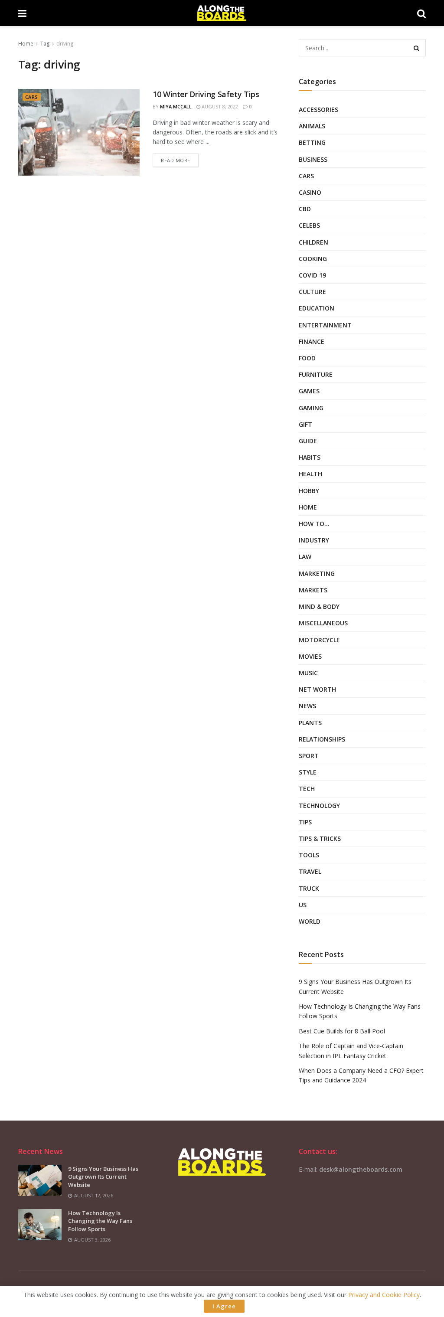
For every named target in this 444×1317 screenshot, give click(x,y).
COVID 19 (312, 275)
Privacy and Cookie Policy (384, 1295)
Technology (319, 805)
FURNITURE (316, 374)
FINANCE (311, 341)
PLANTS (310, 723)
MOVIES (310, 656)
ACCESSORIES (318, 109)
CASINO (310, 192)
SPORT (309, 756)
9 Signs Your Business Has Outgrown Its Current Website (103, 1176)
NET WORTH (317, 689)
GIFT (305, 424)
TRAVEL (310, 871)
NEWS (307, 706)
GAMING (311, 408)
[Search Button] (417, 47)
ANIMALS (312, 126)
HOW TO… (314, 524)
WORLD (309, 921)
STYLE (308, 772)
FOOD (307, 358)
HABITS (309, 457)
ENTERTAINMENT (325, 325)
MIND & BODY (319, 606)
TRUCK (309, 888)
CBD (305, 209)
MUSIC (308, 673)
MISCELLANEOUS (323, 623)
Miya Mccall (176, 106)
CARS (31, 97)
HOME (308, 507)
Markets (313, 590)
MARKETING (317, 573)
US (303, 905)
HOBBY (309, 491)
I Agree (224, 1306)
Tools (309, 855)
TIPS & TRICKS (320, 838)
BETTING (312, 142)
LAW (305, 556)
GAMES (309, 391)
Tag (44, 43)
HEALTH (310, 474)
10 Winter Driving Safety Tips (206, 94)
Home (25, 43)
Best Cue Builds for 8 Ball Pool (342, 1031)
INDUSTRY (314, 540)
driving (64, 43)
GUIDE (308, 441)
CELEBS (309, 225)
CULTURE (312, 292)
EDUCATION (316, 308)
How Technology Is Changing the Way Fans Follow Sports (100, 1220)
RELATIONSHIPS (322, 739)
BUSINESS (313, 159)
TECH (307, 788)
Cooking (313, 259)
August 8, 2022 (219, 106)
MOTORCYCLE (319, 640)
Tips (305, 822)
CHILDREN (313, 242)
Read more (175, 160)
